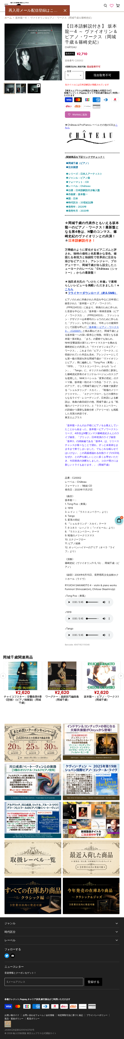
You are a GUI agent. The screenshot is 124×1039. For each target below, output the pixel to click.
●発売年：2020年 (76, 206)
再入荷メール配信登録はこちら (35, 10)
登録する (93, 981)
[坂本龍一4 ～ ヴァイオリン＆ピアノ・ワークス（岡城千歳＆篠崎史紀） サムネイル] (9, 88)
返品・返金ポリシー (14, 1018)
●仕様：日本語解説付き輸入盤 (83, 190)
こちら (69, 289)
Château (71, 47)
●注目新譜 (72, 167)
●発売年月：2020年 (77, 210)
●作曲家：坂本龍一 (77, 194)
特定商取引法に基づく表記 (70, 1015)
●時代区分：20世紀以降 (79, 202)
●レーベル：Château (78, 186)
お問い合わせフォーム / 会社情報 (38, 1015)
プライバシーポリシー (97, 1015)
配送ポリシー (33, 1018)
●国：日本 (72, 198)
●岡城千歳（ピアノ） (78, 163)
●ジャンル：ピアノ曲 (78, 177)
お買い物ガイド (12, 1015)
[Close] (65, 10)
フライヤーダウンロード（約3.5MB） (93, 293)
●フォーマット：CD (77, 181)
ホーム (8, 17)
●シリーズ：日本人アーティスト (84, 173)
